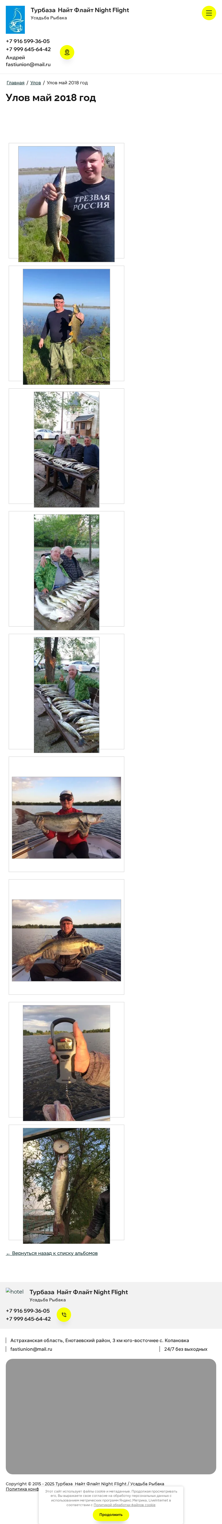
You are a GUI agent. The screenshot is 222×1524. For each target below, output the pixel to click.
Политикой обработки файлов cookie (125, 1505)
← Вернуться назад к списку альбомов (52, 1253)
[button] (67, 52)
